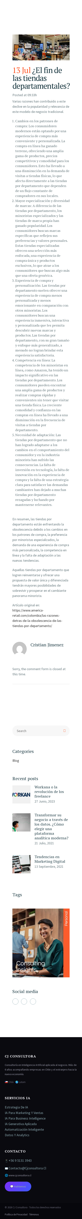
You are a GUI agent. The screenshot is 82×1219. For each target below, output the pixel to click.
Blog (15, 760)
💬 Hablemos (18, 1186)
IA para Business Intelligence (25, 1118)
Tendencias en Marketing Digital (50, 859)
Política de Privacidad (16, 1214)
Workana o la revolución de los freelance (49, 791)
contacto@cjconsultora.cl (27, 1168)
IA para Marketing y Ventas (24, 1113)
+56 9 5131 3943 (20, 1160)
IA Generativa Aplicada (21, 1124)
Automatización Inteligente (24, 1129)
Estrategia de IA (16, 1107)
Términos (34, 1214)
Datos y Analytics (17, 1135)
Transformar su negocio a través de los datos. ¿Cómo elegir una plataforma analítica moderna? (51, 826)
